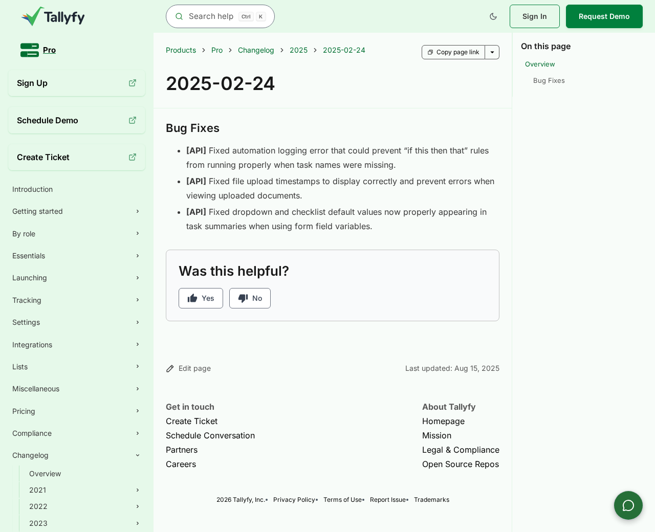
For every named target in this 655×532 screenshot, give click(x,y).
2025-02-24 (344, 50)
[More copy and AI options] (492, 52)
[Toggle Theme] (493, 16)
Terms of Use (342, 499)
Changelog (256, 50)
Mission (436, 435)
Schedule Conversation (210, 435)
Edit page (195, 368)
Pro (217, 50)
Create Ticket (191, 421)
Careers (181, 464)
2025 (299, 50)
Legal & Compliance (460, 450)
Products (181, 50)
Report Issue (388, 499)
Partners (182, 450)
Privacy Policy (294, 499)
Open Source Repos (460, 464)
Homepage (443, 421)
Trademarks (431, 499)
